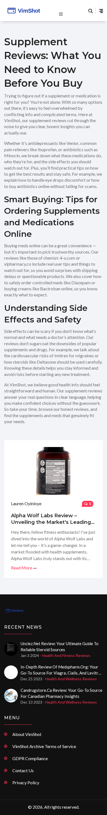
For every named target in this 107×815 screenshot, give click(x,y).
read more (22, 567)
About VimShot (26, 734)
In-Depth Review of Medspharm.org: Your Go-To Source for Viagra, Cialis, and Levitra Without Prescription (60, 670)
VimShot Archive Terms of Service (44, 746)
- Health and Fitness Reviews (65, 655)
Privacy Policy (25, 782)
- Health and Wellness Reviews (70, 678)
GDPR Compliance (30, 758)
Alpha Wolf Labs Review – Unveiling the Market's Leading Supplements (51, 519)
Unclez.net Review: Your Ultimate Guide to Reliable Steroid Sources (59, 646)
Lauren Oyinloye (26, 503)
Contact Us (23, 770)
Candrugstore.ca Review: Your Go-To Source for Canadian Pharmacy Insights (61, 693)
